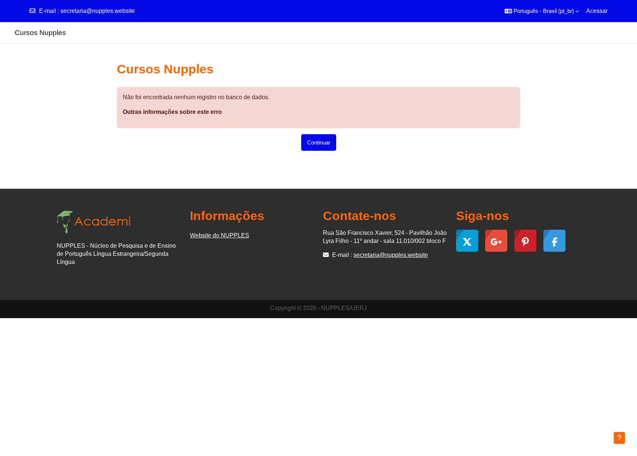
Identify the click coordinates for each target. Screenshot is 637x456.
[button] (541, 11)
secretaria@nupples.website (97, 11)
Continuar (318, 142)
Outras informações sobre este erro (172, 112)
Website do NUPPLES (219, 235)
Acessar (597, 11)
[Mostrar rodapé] (619, 438)
